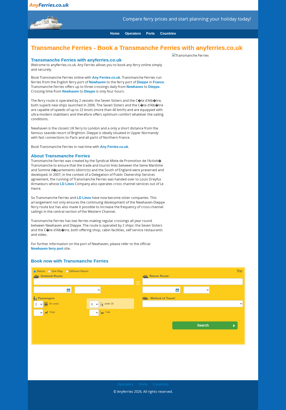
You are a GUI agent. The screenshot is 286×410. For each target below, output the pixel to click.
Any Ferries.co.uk (106, 77)
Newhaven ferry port (47, 248)
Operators (133, 33)
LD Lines (67, 184)
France (158, 82)
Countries (168, 33)
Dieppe (142, 82)
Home (115, 33)
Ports (150, 33)
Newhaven (97, 82)
